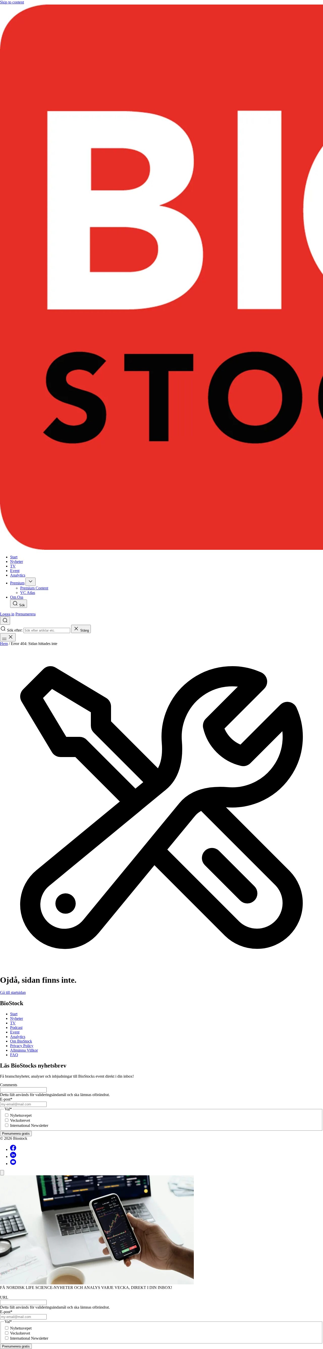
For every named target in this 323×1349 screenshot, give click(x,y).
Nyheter (16, 1018)
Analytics (17, 1036)
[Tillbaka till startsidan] (161, 278)
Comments (8, 1085)
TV (13, 1023)
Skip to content (12, 2)
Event (14, 1032)
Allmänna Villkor (24, 1050)
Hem (4, 643)
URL (4, 1297)
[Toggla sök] (5, 620)
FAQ (14, 1055)
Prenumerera (25, 614)
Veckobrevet (20, 1120)
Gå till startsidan (13, 992)
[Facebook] (13, 1149)
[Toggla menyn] (8, 637)
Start (13, 1014)
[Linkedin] (13, 1156)
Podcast (16, 1027)
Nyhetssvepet (21, 1115)
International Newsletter (29, 1125)
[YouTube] (13, 1163)
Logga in (7, 614)
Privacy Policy (21, 1046)
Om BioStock (21, 1041)
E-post (6, 1099)
